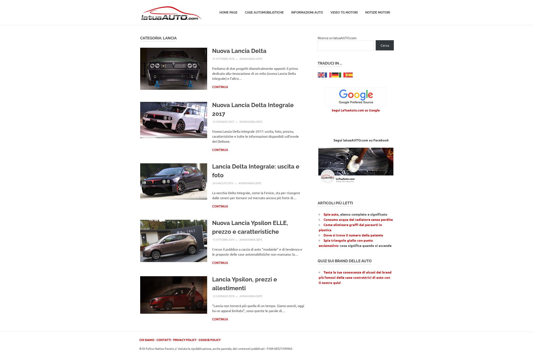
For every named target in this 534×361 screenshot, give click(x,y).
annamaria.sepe (250, 58)
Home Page (228, 12)
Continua (220, 87)
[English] (321, 74)
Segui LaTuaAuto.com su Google (356, 110)
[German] (335, 74)
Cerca (385, 45)
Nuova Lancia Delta (239, 50)
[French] (328, 74)
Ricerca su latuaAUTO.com (337, 38)
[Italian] (342, 74)
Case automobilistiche (264, 12)
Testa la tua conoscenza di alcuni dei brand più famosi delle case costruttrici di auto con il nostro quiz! (355, 277)
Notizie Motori (377, 12)
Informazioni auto (307, 12)
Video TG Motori (344, 12)
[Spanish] (349, 74)
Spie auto (331, 214)
